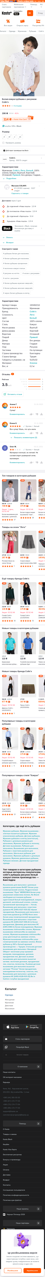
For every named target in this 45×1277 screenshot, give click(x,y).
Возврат (6, 1180)
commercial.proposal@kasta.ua (16, 1115)
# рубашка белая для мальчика (16, 253)
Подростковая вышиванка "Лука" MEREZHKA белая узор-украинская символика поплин (22, 892)
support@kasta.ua (10, 1111)
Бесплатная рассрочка (12, 1155)
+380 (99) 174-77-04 (11, 1108)
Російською (13, 1271)
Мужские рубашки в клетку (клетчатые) (20, 838)
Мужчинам (9, 1003)
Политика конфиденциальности (16, 1195)
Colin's (16, 170)
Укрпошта (11, 1229)
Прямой (16, 175)
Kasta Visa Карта (10, 1149)
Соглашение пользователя (14, 1190)
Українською (32, 1271)
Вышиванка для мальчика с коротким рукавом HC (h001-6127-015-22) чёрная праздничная (20, 909)
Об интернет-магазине (12, 1077)
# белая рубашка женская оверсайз (17, 288)
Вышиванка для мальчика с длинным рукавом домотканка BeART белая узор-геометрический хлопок (21, 887)
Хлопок (33, 363)
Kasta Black (7, 1139)
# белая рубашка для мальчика (16, 258)
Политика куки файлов (12, 1200)
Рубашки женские (10, 861)
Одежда (9, 995)
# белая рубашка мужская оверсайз (17, 283)
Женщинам (10, 1000)
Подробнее (11, 178)
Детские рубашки (32, 836)
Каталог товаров (22, 1055)
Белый (29, 170)
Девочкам (9, 1006)
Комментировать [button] (17, 414)
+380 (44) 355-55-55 (11, 1097)
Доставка (6, 1175)
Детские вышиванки (12, 846)
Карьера (6, 1082)
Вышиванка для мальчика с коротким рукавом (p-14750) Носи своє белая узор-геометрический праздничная (21, 914)
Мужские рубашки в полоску (26, 843)
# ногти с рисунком (11, 278)
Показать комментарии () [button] (25, 437)
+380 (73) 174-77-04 (11, 1104)
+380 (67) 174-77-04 (11, 1101)
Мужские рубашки (11, 831)
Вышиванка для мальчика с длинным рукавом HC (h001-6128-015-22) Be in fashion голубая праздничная (19, 976)
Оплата (6, 1170)
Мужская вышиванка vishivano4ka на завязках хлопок (21, 931)
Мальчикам (9, 1009)
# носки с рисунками (31, 273)
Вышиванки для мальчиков (26, 848)
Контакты (6, 1185)
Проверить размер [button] (13, 143)
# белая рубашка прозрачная (15, 263)
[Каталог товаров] (30, 13)
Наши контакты (9, 1072)
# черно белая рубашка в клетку (16, 293)
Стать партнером (6, 5)
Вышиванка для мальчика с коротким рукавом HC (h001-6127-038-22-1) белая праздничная (20, 921)
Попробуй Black (22, 1047)
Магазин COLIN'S (19, 186)
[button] (13, 394)
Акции (5, 1165)
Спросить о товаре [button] (20, 193)
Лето (22, 170)
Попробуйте (18, 11)
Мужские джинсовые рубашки (25, 858)
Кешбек (6, 1144)
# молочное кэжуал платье (14, 268)
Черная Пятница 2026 (16, 1214)
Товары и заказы (10, 1134)
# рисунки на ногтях (11, 273)
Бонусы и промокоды (11, 1160)
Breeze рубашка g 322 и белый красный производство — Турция (22, 944)
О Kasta (6, 1129)
